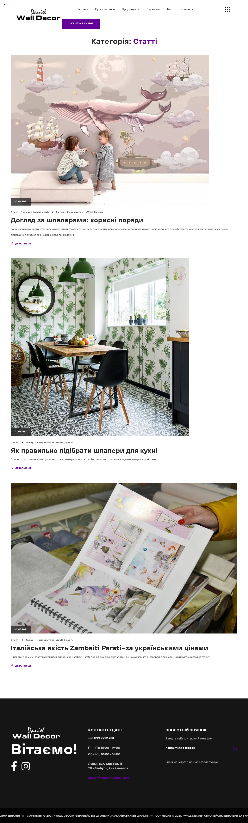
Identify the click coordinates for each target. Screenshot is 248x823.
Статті (15, 212)
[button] (81, 24)
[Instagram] (26, 766)
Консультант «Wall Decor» (85, 212)
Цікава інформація (36, 212)
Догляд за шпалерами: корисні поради (77, 220)
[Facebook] (14, 766)
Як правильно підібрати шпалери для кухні (84, 450)
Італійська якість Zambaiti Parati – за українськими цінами (109, 647)
